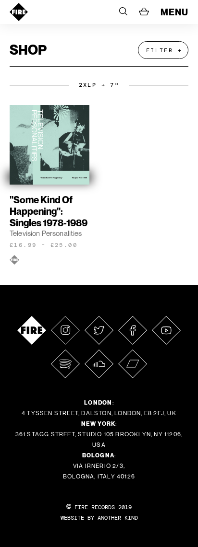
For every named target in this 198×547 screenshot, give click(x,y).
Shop (28, 50)
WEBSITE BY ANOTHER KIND (99, 518)
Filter (159, 50)
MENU (174, 12)
